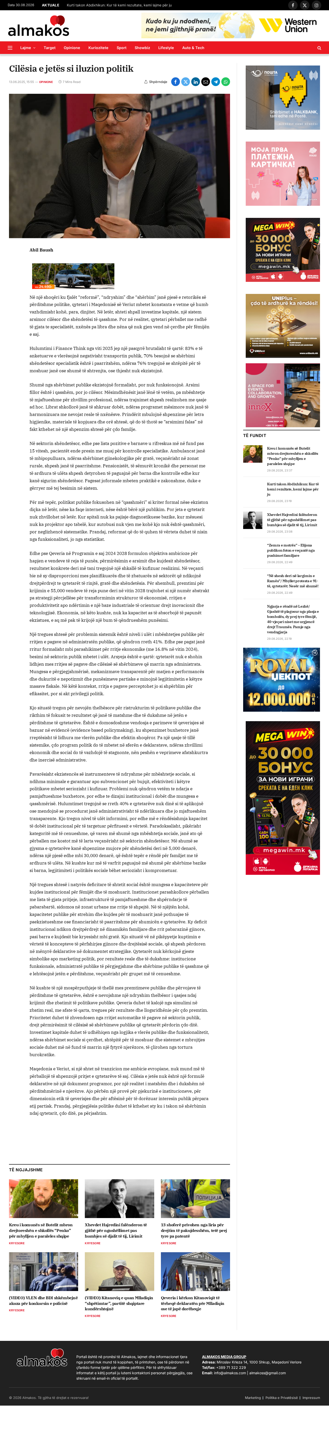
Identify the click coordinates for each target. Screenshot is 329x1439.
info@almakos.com (230, 1373)
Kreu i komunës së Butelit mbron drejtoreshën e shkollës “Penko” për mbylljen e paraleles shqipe (41, 1230)
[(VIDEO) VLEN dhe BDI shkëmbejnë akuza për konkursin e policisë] (43, 1271)
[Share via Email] (205, 81)
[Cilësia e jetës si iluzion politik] (119, 166)
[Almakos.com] (38, 25)
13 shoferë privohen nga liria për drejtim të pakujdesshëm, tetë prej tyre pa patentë (194, 1230)
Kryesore (17, 1243)
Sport (121, 47)
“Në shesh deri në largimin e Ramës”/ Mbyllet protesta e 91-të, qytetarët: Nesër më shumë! (292, 580)
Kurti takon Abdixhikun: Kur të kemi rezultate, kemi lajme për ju (119, 5)
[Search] (318, 47)
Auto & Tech (193, 47)
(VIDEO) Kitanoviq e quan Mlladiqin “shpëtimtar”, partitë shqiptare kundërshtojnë (119, 1303)
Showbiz (142, 47)
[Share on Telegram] (215, 81)
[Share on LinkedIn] (195, 81)
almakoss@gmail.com (267, 1373)
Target (50, 47)
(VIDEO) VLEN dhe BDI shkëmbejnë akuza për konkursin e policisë (43, 1300)
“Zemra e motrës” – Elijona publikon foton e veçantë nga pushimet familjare (291, 550)
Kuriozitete (98, 47)
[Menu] (10, 47)
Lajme (25, 47)
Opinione (72, 47)
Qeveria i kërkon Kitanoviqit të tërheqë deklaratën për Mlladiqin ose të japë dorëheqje (192, 1303)
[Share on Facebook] (175, 81)
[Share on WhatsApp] (225, 81)
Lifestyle (166, 47)
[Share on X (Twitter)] (185, 81)
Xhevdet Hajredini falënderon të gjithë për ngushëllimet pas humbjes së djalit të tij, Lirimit (116, 1230)
